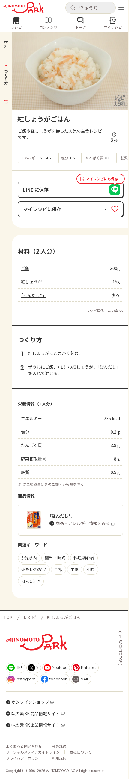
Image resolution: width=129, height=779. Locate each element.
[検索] (72, 8)
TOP (8, 617)
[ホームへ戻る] (23, 7)
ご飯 (25, 268)
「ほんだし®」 (33, 295)
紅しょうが (31, 282)
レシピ (29, 617)
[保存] (6, 101)
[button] (90, 8)
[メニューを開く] (121, 7)
